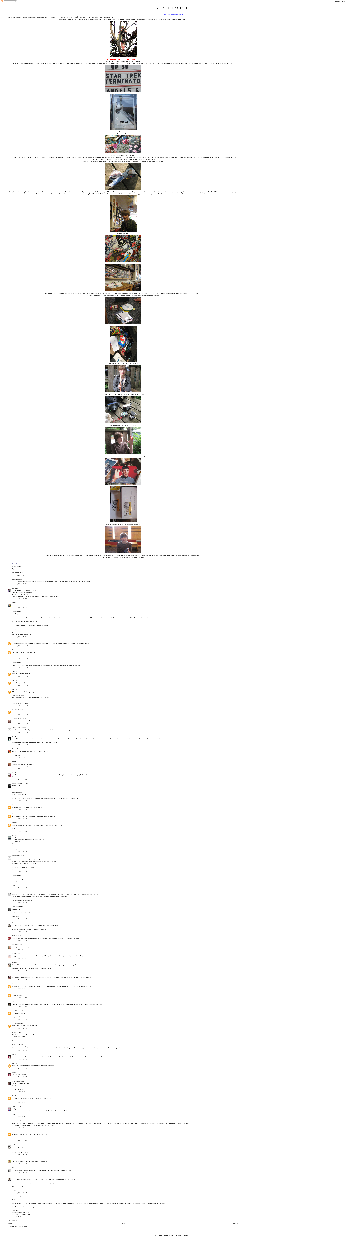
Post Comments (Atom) (21, 1226)
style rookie (173, 8)
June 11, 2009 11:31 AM (19, 971)
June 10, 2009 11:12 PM (20, 768)
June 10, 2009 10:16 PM (20, 667)
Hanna (13, 749)
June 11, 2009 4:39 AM (19, 818)
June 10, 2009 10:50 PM (20, 732)
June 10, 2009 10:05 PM (20, 646)
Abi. (13, 835)
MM (13, 761)
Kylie (13, 1176)
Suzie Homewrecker (17, 984)
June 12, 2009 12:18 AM (20, 1127)
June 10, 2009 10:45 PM (20, 723)
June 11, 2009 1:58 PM (19, 997)
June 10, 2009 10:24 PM (20, 685)
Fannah (14, 975)
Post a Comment (12, 1220)
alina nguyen (15, 813)
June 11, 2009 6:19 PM (19, 1019)
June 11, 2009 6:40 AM (19, 871)
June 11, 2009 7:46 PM (19, 1068)
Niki (13, 736)
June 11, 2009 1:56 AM (19, 779)
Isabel (13, 962)
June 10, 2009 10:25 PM (20, 705)
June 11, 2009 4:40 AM (19, 831)
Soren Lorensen (16, 906)
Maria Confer (15, 935)
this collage (167, 19)
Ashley (13, 892)
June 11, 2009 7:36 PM (19, 1059)
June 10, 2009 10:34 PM (20, 714)
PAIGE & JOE (15, 1106)
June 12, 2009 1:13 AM (19, 1140)
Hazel (13, 588)
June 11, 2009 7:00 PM (19, 1050)
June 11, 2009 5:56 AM (19, 851)
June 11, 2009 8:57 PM (19, 1077)
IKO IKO (86, 19)
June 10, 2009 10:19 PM (20, 676)
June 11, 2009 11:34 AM (19, 980)
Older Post (235, 1223)
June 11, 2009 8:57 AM (19, 902)
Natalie (13, 1168)
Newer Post (11, 1223)
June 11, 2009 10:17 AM (20, 949)
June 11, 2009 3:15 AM (19, 809)
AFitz (13, 671)
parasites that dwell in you (18, 783)
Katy (13, 1002)
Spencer (91, 192)
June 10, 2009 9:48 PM (19, 575)
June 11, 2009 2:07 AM (19, 788)
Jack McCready (16, 1010)
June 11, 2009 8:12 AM (19, 888)
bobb (13, 641)
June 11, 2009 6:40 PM (19, 1028)
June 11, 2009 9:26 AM (19, 940)
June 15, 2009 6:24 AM (19, 1193)
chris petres (15, 804)
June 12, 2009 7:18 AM (19, 1163)
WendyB (14, 1159)
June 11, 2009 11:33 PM (20, 1117)
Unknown (14, 650)
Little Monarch (15, 944)
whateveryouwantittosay (18, 709)
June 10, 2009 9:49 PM (19, 598)
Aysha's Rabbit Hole (17, 855)
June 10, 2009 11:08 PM (20, 757)
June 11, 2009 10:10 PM (20, 1091)
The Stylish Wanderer (17, 718)
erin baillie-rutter (16, 1081)
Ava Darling (15, 953)
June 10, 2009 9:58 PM (19, 637)
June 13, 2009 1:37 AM (19, 1172)
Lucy (13, 772)
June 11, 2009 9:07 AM (19, 919)
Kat (13, 923)
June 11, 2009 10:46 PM (20, 1102)
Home (123, 1223)
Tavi (13, 1054)
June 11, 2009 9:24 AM (19, 931)
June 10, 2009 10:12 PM (20, 658)
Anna (143, 555)
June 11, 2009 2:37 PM (19, 1006)
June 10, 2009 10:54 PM (20, 745)
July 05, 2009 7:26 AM (19, 1217)
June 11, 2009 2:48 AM (19, 800)
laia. (13, 602)
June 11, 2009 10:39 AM (20, 958)
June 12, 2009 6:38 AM (19, 1155)
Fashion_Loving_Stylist (18, 727)
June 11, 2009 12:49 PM (20, 989)
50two (13, 822)
